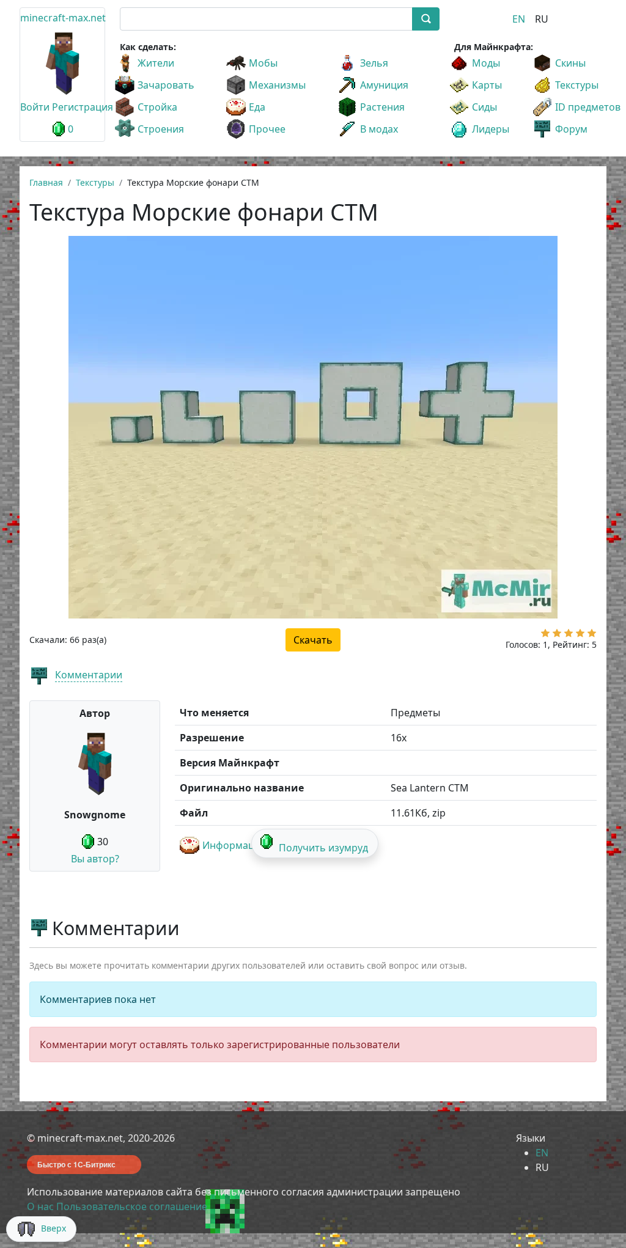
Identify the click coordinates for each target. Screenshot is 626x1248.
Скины (570, 63)
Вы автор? (95, 858)
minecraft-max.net (63, 17)
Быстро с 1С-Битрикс (76, 1164)
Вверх (53, 1228)
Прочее (267, 129)
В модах (379, 129)
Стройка (157, 107)
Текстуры (576, 85)
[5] (592, 635)
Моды (486, 63)
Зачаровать (166, 85)
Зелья (374, 63)
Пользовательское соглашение (131, 1206)
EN (518, 19)
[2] (557, 635)
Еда (257, 107)
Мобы (263, 63)
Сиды (484, 107)
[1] (545, 635)
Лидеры (490, 129)
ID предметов (587, 107)
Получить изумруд (323, 847)
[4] (580, 635)
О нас (40, 1206)
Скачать (313, 640)
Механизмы (277, 85)
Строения (161, 129)
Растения (382, 107)
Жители (156, 63)
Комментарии (88, 674)
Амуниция (384, 85)
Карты (487, 85)
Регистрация (82, 107)
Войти (35, 107)
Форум (571, 129)
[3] (568, 635)
